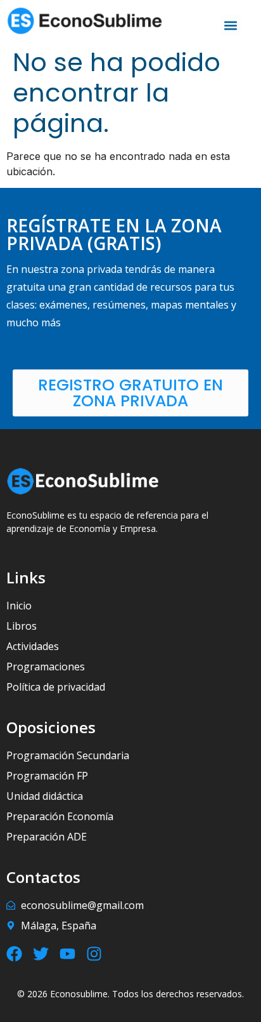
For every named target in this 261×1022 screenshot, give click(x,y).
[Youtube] (67, 954)
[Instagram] (94, 954)
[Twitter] (41, 954)
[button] (230, 25)
